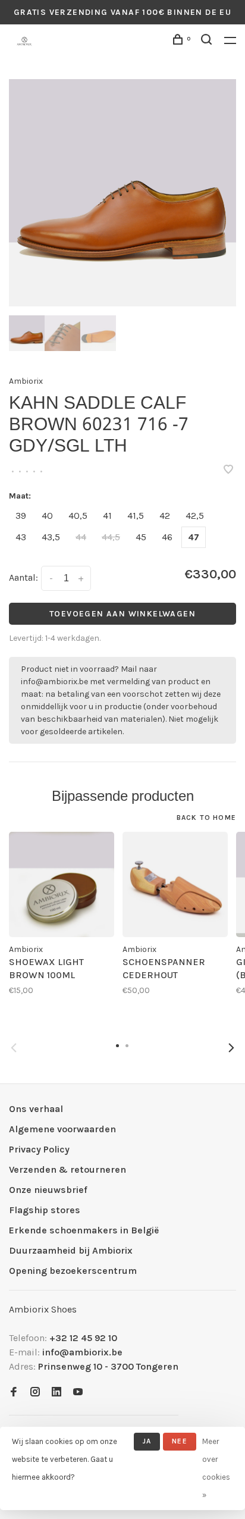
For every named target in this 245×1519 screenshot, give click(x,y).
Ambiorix (26, 381)
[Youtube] (78, 1392)
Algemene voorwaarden (62, 1129)
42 (164, 515)
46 (167, 537)
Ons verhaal (36, 1108)
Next (231, 1048)
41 (107, 515)
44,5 (111, 537)
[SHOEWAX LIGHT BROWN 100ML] (61, 884)
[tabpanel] (122, 192)
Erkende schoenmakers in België (84, 1230)
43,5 (51, 537)
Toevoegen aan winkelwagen (122, 614)
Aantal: (23, 577)
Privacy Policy (39, 1149)
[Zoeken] (208, 41)
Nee (179, 1441)
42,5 (195, 515)
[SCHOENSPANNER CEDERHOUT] (175, 884)
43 (20, 537)
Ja (147, 1441)
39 (20, 515)
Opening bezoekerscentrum (73, 1270)
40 (47, 515)
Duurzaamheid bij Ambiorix (71, 1250)
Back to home (206, 817)
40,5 (77, 515)
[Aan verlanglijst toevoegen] (228, 470)
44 (81, 537)
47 (193, 537)
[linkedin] (56, 1392)
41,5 (135, 515)
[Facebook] (13, 1392)
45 (141, 537)
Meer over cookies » (216, 1468)
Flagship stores (44, 1210)
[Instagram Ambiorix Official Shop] (35, 1392)
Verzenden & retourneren (67, 1169)
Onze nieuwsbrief (48, 1189)
